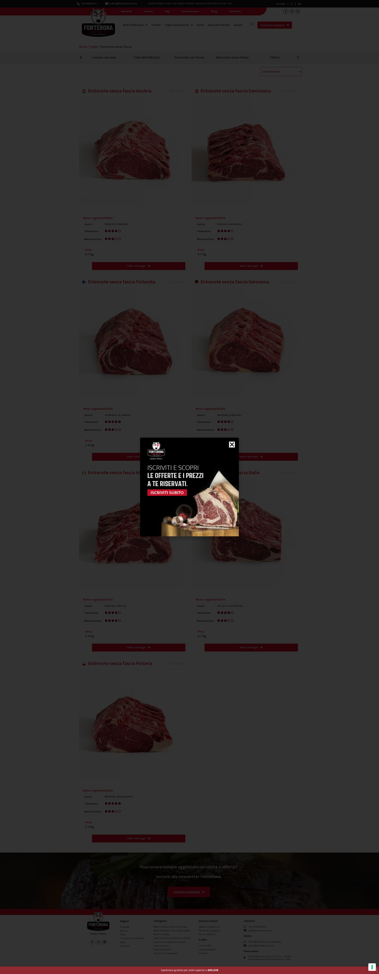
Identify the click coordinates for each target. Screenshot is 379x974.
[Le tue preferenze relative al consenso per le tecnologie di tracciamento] (372, 967)
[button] (232, 445)
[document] (189, 487)
